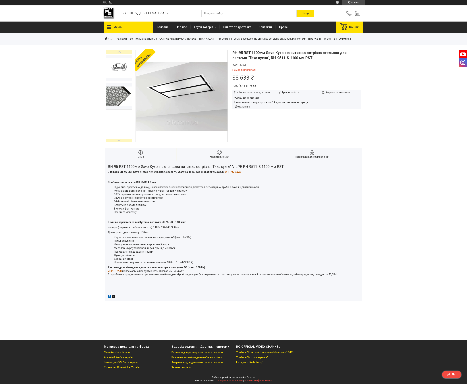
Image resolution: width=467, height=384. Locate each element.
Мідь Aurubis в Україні (117, 352)
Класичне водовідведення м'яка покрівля (196, 357)
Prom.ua (251, 377)
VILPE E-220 (115, 271)
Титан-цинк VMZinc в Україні (121, 362)
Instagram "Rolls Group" (249, 362)
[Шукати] (305, 13)
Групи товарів (203, 27)
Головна (163, 27)
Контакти (265, 27)
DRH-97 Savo (233, 171)
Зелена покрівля (181, 367)
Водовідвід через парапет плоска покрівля (197, 352)
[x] (113, 296)
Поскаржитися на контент (229, 380)
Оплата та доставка (237, 27)
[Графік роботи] (357, 13)
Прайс (283, 27)
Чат (454, 374)
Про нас (181, 27)
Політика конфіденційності (258, 380)
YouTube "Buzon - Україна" (252, 357)
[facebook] (109, 296)
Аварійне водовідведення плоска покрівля (197, 362)
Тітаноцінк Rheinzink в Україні (122, 367)
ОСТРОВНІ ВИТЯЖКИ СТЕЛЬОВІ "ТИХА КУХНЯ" (187, 38)
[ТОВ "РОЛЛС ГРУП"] (109, 13)
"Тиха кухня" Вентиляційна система (135, 38)
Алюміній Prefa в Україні (118, 357)
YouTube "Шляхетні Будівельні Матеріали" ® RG (265, 352)
